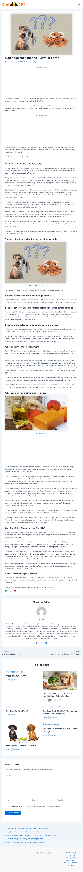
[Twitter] (11, 591)
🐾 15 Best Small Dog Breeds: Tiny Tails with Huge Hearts (23, 839)
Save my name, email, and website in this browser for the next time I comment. (34, 807)
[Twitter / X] (41, 643)
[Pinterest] (15, 591)
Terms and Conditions (71, 863)
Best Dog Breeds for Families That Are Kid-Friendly (21, 832)
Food (7, 680)
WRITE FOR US (71, 853)
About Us (71, 865)
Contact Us (71, 855)
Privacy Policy (71, 858)
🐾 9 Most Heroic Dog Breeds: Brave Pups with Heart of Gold (24, 842)
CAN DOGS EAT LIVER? (16, 676)
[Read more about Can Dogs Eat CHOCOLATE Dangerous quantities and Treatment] (52, 707)
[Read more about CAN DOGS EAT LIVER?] (14, 672)
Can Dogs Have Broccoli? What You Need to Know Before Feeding (26, 828)
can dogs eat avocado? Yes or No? (21, 745)
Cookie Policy (71, 860)
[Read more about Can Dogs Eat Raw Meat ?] (14, 707)
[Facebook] (6, 591)
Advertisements (41, 433)
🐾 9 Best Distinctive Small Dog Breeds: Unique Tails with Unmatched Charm (30, 835)
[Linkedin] (46, 643)
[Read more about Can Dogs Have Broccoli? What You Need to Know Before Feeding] (60, 680)
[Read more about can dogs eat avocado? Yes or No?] (23, 733)
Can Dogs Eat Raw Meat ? (17, 711)
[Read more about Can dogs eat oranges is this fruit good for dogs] (51, 724)
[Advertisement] (41, 82)
